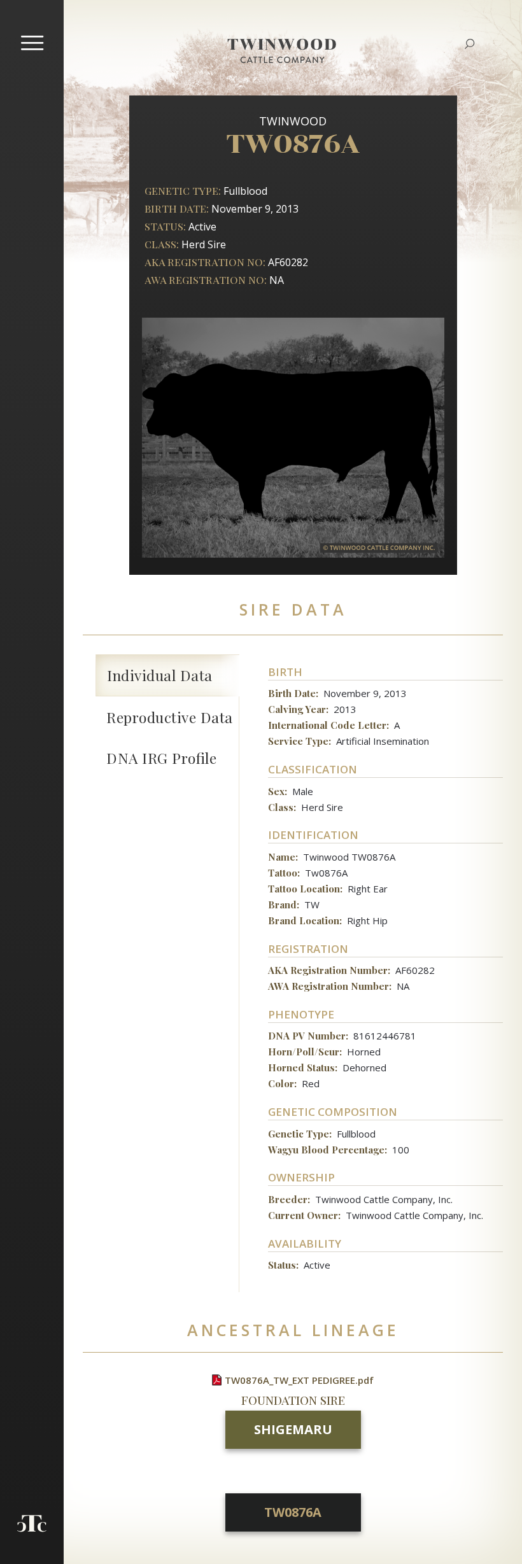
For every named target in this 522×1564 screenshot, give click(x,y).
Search (469, 44)
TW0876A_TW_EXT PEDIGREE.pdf (299, 1380)
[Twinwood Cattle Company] (281, 59)
